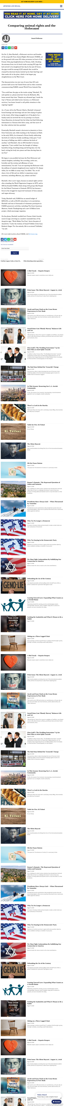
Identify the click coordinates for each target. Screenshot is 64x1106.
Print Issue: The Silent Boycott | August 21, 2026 (44, 290)
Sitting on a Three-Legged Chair (38, 636)
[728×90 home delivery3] (32, 15)
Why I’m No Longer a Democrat (38, 521)
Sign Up (15, 253)
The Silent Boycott (33, 444)
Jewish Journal (11, 6)
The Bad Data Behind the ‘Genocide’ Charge (43, 367)
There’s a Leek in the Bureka (37, 405)
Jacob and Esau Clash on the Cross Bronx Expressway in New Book (42, 310)
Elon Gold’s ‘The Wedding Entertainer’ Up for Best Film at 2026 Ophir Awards (43, 349)
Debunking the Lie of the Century (39, 579)
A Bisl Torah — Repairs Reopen (38, 271)
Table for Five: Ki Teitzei (36, 425)
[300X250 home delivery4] (54, 60)
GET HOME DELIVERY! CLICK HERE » (32, 2)
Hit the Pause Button (34, 463)
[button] (3, 47)
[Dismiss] (34, 1094)
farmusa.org (33, 234)
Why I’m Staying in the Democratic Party (42, 540)
